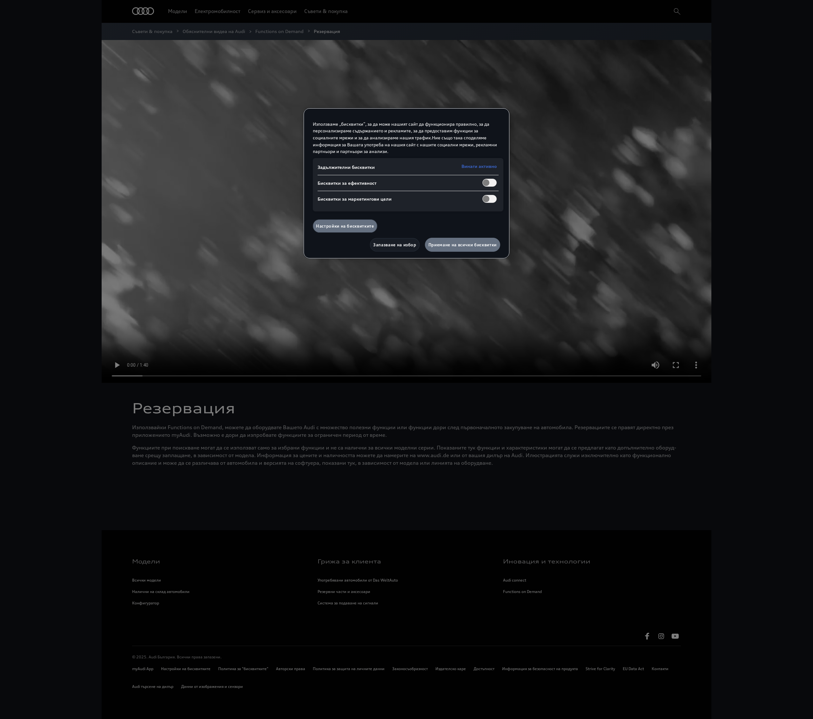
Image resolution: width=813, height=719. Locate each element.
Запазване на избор (394, 244)
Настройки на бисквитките (345, 226)
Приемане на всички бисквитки (462, 244)
